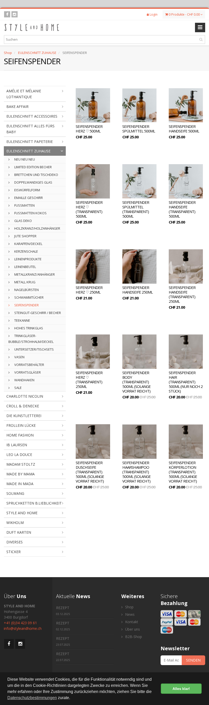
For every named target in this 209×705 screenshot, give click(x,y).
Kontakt (131, 621)
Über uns (132, 629)
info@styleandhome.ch (23, 628)
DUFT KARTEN (18, 532)
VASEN (19, 357)
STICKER (13, 551)
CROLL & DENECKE (22, 406)
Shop (8, 52)
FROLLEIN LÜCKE (21, 425)
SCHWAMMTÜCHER (29, 297)
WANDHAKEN (24, 380)
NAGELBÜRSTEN (26, 289)
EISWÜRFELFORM (27, 190)
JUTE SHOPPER (25, 236)
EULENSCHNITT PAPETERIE (29, 141)
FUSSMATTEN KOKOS (30, 213)
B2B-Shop (133, 636)
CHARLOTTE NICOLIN (24, 396)
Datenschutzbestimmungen (32, 698)
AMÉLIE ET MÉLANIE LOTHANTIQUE (23, 93)
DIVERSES (14, 542)
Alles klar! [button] (181, 689)
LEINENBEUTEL (25, 266)
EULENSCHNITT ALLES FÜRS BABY (30, 129)
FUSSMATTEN (24, 205)
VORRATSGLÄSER (27, 372)
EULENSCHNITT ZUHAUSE (37, 52)
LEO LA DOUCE (19, 454)
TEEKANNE (22, 320)
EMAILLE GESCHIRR (28, 197)
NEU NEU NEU (24, 159)
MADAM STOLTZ (20, 464)
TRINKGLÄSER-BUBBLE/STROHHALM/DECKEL (31, 338)
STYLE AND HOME (21, 512)
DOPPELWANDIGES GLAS (33, 182)
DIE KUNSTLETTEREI (23, 415)
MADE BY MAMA (20, 474)
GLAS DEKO (23, 220)
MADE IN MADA (19, 483)
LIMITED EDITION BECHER (33, 167)
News (129, 614)
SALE (18, 387)
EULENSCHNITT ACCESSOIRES (31, 116)
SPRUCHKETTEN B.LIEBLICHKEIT (34, 503)
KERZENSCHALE (26, 251)
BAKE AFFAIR (17, 106)
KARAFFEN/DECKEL (28, 243)
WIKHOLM (15, 522)
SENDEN (193, 660)
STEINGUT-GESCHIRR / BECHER (37, 312)
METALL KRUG (24, 282)
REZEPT (63, 610)
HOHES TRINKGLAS (28, 328)
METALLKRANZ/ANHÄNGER (34, 274)
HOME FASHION (20, 435)
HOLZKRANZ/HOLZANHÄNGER (37, 228)
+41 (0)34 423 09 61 (20, 622)
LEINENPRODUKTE (28, 259)
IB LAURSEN (16, 444)
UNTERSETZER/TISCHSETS (34, 349)
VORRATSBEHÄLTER (29, 364)
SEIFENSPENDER (26, 305)
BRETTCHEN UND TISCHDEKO (36, 174)
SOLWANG (15, 493)
